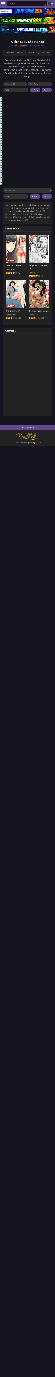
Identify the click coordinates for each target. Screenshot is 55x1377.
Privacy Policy (27, 427)
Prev (35, 90)
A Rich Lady (37, 46)
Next (46, 90)
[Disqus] (27, 374)
